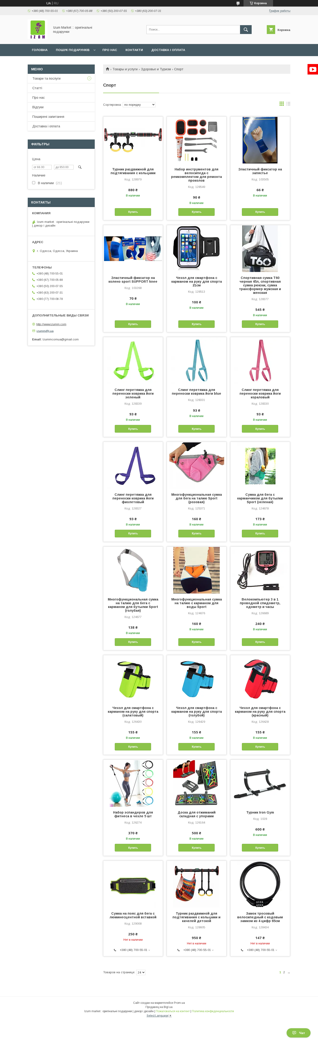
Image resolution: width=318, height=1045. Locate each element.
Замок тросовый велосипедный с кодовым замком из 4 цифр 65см (260, 917)
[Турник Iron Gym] (260, 783)
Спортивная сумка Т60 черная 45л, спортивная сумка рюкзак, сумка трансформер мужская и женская (260, 285)
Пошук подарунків (72, 50)
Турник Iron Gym (260, 812)
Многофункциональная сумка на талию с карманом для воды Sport (196, 603)
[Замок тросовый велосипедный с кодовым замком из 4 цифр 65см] (260, 884)
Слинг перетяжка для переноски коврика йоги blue (196, 391)
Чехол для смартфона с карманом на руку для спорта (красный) (260, 711)
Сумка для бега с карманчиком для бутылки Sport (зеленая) (260, 498)
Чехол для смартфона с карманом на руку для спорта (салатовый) (133, 711)
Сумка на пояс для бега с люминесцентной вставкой (133, 915)
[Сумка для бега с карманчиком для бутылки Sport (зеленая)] (260, 465)
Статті (37, 88)
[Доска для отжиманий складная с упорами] (196, 783)
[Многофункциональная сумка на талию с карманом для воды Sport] (196, 570)
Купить (133, 212)
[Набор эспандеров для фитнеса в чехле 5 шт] (133, 783)
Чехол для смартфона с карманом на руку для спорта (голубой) (196, 711)
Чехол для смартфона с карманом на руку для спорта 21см (196, 281)
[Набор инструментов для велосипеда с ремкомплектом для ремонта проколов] (196, 140)
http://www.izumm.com (51, 324)
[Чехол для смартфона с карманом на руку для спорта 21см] (196, 248)
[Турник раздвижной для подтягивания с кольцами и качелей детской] (196, 884)
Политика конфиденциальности (213, 1011)
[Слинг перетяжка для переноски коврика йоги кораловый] (260, 360)
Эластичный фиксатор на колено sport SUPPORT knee (132, 279)
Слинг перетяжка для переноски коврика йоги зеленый (133, 393)
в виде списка (288, 105)
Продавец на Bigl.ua (159, 1007)
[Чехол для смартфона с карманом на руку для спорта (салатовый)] (133, 678)
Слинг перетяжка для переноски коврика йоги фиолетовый (133, 498)
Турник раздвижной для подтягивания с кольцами (133, 171)
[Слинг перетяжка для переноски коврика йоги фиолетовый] (133, 465)
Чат (302, 1033)
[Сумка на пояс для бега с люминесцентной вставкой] (133, 884)
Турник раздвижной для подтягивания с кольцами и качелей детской (196, 917)
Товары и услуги (125, 69)
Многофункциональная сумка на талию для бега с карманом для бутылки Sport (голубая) (133, 604)
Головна (39, 50)
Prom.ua (179, 1002)
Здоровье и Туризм (156, 69)
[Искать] (246, 29)
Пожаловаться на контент (173, 1011)
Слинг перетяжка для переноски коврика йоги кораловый (260, 393)
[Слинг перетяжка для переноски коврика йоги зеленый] (133, 360)
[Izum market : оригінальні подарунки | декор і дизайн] (37, 38)
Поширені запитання (48, 117)
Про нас (109, 50)
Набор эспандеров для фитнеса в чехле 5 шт (133, 814)
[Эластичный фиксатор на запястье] (260, 140)
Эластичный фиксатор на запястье (260, 171)
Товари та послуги (46, 78)
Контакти (134, 50)
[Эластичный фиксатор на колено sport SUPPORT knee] (133, 248)
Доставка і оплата (168, 50)
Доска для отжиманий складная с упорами (197, 814)
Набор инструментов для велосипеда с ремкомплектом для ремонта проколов (196, 174)
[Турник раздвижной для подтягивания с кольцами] (133, 140)
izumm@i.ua (45, 330)
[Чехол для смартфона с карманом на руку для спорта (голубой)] (196, 678)
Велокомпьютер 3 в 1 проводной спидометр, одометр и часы (260, 603)
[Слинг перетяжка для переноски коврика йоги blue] (196, 360)
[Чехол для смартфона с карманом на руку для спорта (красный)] (260, 678)
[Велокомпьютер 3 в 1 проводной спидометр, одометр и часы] (260, 570)
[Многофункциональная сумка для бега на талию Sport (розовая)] (196, 465)
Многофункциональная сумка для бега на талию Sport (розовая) (196, 498)
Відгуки (38, 107)
